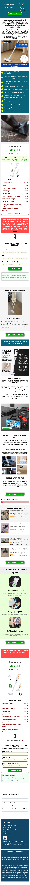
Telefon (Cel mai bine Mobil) (10, 262)
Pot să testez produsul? (9, 797)
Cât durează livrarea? (9, 803)
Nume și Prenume (7, 250)
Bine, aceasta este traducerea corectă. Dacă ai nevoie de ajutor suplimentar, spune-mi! (15, 809)
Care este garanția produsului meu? (12, 806)
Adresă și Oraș (6, 256)
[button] (15, 797)
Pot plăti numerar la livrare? (10, 800)
